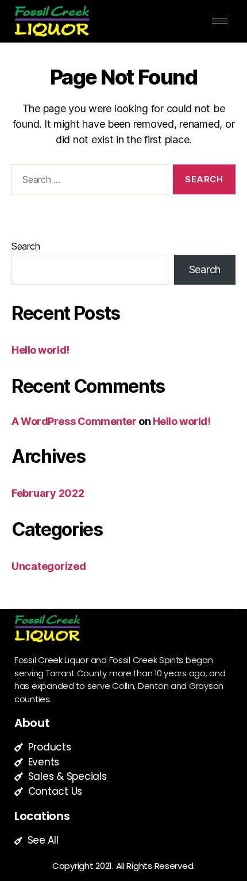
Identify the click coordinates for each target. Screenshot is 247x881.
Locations (42, 816)
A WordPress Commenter (74, 421)
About (32, 723)
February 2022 (47, 493)
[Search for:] (87, 181)
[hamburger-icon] (220, 21)
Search (25, 246)
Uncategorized (48, 566)
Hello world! (40, 350)
